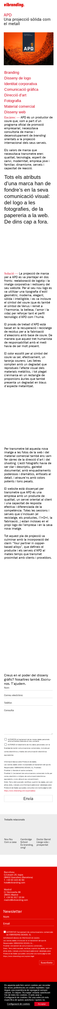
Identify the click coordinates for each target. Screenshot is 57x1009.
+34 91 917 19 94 (15, 897)
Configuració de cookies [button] (18, 1004)
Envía (28, 798)
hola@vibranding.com (14, 882)
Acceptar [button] (42, 1004)
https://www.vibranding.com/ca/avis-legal (18, 956)
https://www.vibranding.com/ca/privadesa (19, 791)
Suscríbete (46, 962)
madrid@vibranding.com (16, 900)
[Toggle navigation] (51, 5)
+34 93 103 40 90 (15, 880)
